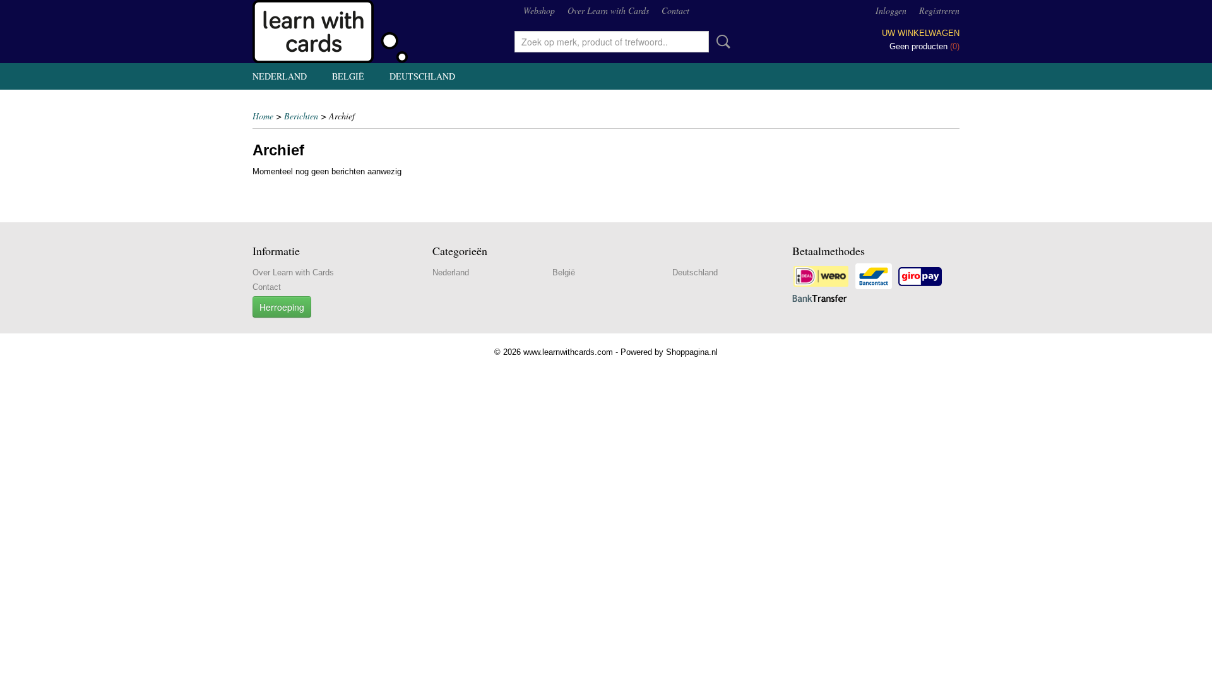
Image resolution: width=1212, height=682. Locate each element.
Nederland (279, 76)
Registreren (939, 10)
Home (262, 116)
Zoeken (720, 41)
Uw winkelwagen (921, 33)
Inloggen (891, 10)
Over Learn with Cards (608, 10)
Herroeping (281, 307)
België (348, 76)
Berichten (301, 116)
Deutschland (422, 76)
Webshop (539, 10)
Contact (675, 10)
